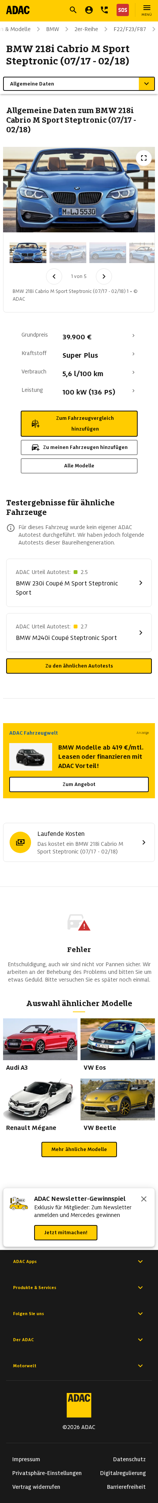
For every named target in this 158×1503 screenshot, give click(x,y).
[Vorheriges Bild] (54, 276)
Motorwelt (24, 1365)
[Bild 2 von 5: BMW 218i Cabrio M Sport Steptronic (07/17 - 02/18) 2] (67, 253)
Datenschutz (129, 1459)
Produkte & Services (34, 1287)
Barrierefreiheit (126, 1486)
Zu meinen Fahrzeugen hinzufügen (85, 447)
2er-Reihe (86, 29)
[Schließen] (143, 1199)
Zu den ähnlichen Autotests (79, 666)
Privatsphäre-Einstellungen (47, 1473)
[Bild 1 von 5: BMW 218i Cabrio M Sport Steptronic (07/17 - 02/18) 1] (28, 253)
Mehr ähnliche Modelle (79, 1149)
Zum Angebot (79, 784)
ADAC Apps (25, 1261)
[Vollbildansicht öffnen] (144, 158)
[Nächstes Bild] (104, 276)
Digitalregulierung (123, 1473)
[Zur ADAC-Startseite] (18, 10)
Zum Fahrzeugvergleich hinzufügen (85, 423)
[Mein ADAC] (89, 10)
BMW (52, 29)
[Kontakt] (104, 10)
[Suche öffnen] (73, 10)
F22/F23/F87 (130, 29)
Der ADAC (23, 1339)
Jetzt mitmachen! (65, 1232)
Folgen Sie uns (28, 1313)
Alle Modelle (79, 465)
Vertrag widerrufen (36, 1486)
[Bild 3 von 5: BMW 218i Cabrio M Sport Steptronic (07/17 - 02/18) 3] (107, 253)
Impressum (26, 1459)
